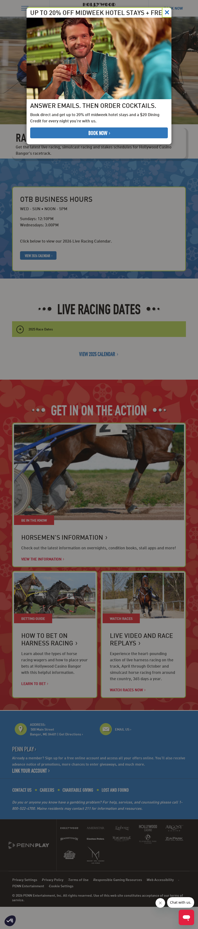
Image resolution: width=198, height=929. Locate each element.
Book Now (98, 132)
